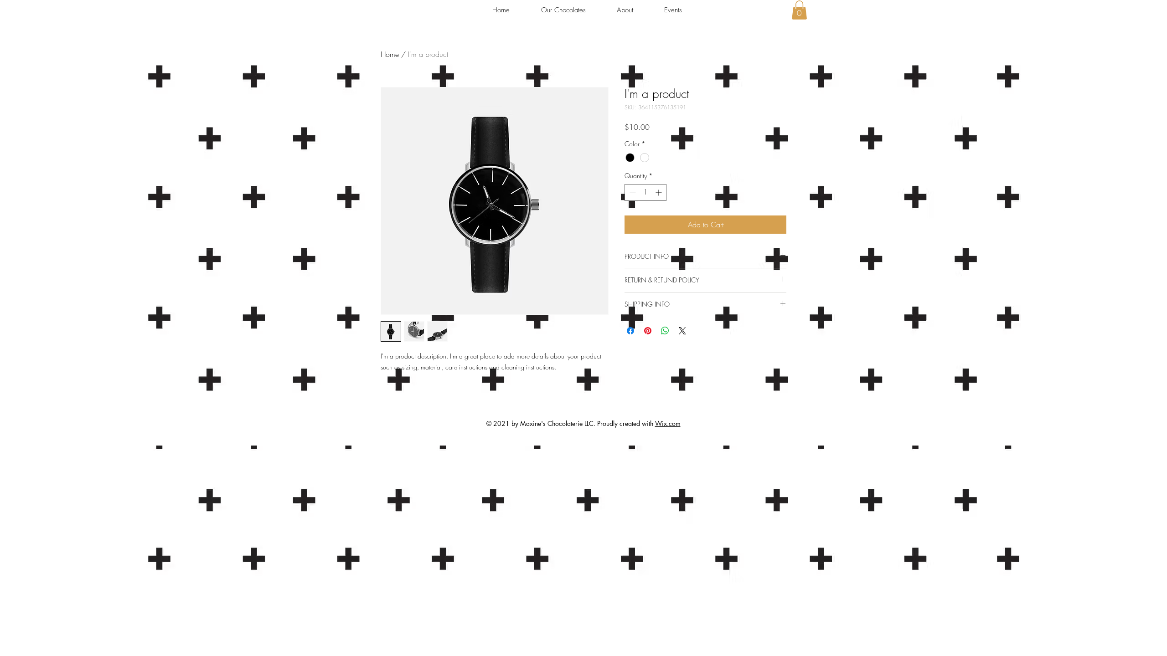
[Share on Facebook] (630, 330)
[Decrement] (631, 192)
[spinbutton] (645, 192)
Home (390, 54)
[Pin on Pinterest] (647, 330)
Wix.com (668, 423)
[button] (799, 10)
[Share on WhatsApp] (665, 330)
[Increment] (659, 192)
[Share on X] (682, 330)
